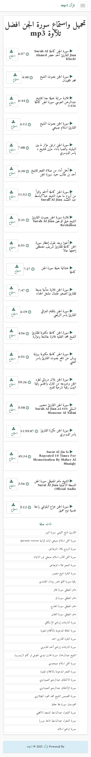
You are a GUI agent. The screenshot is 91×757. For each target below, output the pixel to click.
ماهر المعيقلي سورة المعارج (63, 606)
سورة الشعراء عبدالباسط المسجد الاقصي (56, 712)
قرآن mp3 (68, 5)
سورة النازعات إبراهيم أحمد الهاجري (58, 647)
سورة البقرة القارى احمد (64, 639)
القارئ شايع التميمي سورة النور (60, 532)
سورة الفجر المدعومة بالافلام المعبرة (58, 671)
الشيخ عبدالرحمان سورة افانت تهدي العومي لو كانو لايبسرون (45, 655)
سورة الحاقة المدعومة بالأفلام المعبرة (58, 631)
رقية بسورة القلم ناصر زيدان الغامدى (57, 581)
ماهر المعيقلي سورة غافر (65, 590)
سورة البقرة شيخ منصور (64, 573)
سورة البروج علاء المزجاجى (62, 549)
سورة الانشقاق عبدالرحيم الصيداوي (58, 680)
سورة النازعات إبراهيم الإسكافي (60, 622)
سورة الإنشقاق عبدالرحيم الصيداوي (58, 688)
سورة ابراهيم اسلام (67, 729)
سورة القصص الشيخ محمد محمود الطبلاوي (55, 696)
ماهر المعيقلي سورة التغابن (63, 614)
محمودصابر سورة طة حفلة (64, 704)
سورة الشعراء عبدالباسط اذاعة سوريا (57, 721)
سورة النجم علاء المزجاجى (62, 565)
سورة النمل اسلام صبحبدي (62, 663)
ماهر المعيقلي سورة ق (65, 598)
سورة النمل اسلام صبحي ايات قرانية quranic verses (48, 540)
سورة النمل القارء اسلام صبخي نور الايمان (54, 557)
